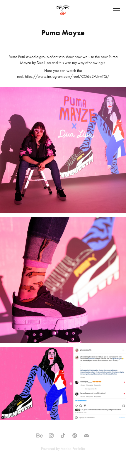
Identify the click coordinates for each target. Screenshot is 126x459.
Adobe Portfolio (73, 448)
